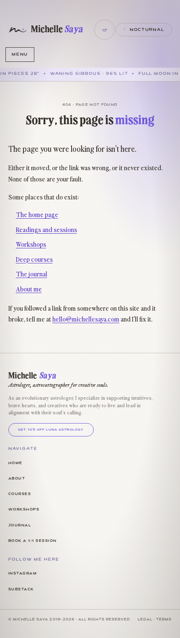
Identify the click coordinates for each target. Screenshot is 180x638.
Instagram (22, 573)
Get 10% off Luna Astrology (51, 430)
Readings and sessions (46, 229)
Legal (145, 619)
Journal (19, 525)
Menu (20, 54)
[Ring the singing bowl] (104, 30)
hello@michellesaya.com (85, 318)
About (16, 478)
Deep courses (34, 258)
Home (15, 463)
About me (29, 288)
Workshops (31, 243)
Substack (21, 589)
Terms (164, 619)
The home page (37, 214)
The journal (31, 273)
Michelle (57, 29)
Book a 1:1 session (32, 541)
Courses (19, 494)
